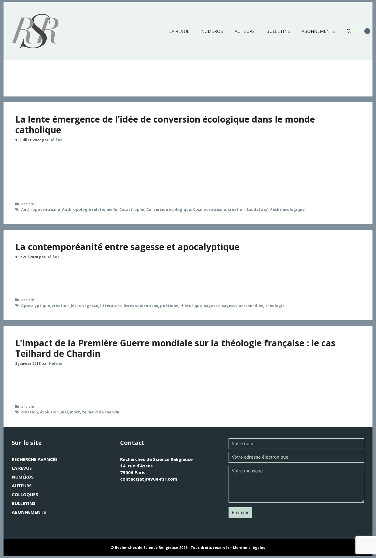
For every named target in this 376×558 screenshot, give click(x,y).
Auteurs (245, 31)
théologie (275, 305)
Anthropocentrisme (40, 209)
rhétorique (191, 305)
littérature (111, 305)
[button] (349, 31)
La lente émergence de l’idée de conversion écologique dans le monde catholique (165, 124)
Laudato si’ (257, 209)
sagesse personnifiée (242, 305)
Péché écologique (287, 209)
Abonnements (318, 31)
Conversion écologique (168, 209)
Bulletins (278, 31)
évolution (49, 412)
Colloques (25, 494)
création (236, 209)
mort (75, 412)
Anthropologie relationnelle (89, 209)
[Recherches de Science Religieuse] (35, 31)
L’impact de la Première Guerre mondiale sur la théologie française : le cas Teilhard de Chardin (175, 348)
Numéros (212, 31)
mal (64, 412)
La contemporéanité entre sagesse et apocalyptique (127, 247)
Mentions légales (249, 547)
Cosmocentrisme (209, 209)
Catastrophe (131, 209)
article (27, 203)
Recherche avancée (35, 459)
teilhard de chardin (100, 412)
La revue (179, 31)
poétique (169, 305)
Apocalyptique (35, 305)
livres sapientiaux (141, 305)
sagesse (212, 305)
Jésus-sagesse (84, 305)
